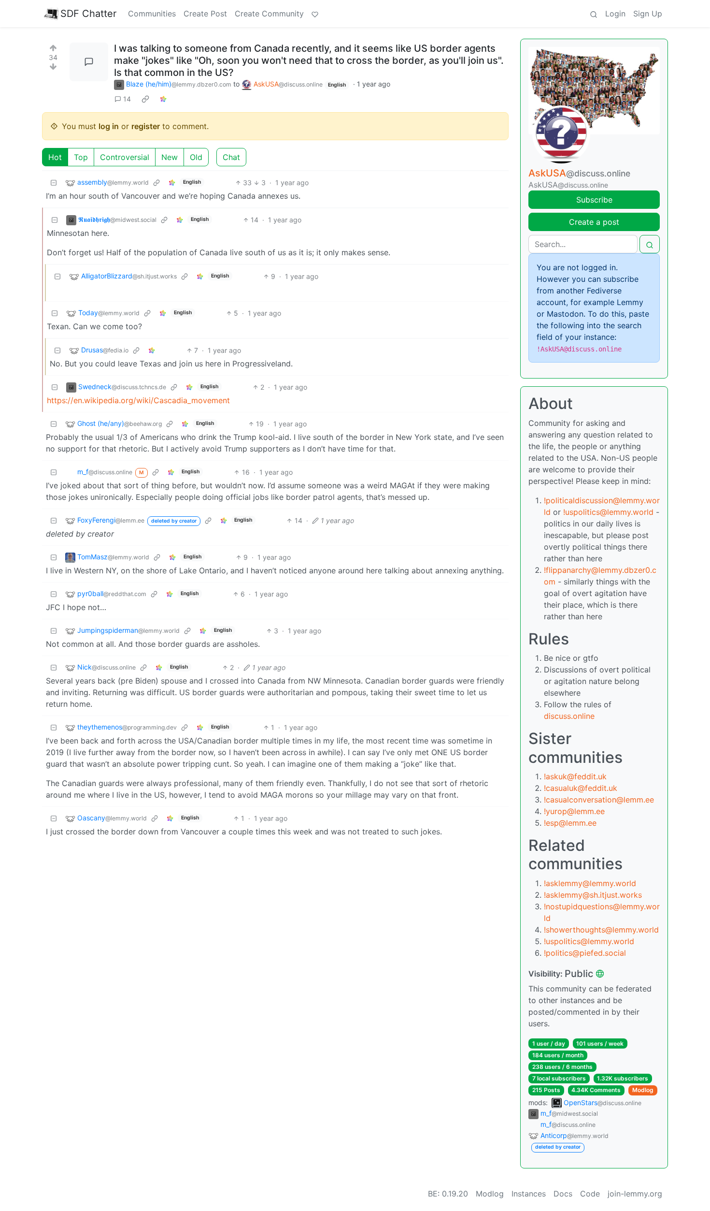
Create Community (269, 13)
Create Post (205, 13)
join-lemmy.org (635, 1193)
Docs (563, 1193)
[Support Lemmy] (315, 13)
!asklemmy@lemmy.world (590, 883)
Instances (528, 1193)
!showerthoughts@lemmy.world (601, 929)
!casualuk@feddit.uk (580, 788)
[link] (145, 99)
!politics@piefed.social (585, 953)
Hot (55, 157)
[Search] (593, 13)
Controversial (124, 157)
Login (615, 13)
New (169, 157)
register (145, 126)
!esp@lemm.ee (570, 823)
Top (81, 157)
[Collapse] (53, 182)
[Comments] (89, 62)
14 (127, 99)
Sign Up (647, 13)
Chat (231, 157)
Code (590, 1193)
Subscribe (594, 199)
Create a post (594, 222)
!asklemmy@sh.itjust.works (593, 895)
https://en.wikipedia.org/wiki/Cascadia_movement (138, 400)
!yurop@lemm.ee (574, 811)
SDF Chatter (88, 13)
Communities (152, 13)
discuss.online (569, 716)
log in (109, 126)
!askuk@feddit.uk (575, 776)
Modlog (642, 1090)
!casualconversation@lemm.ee (599, 799)
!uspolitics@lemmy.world (608, 512)
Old (196, 157)
